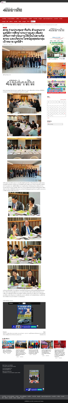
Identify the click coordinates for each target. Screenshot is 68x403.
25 (53, 113)
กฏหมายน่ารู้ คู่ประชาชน (47, 18)
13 (59, 108)
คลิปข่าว (11, 21)
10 (51, 108)
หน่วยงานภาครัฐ (44, 347)
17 (51, 111)
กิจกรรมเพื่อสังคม (24, 18)
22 (64, 111)
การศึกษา (17, 18)
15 (64, 108)
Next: (35, 333)
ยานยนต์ (3, 21)
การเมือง (60, 18)
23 (48, 113)
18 (53, 111)
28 (62, 113)
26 (56, 113)
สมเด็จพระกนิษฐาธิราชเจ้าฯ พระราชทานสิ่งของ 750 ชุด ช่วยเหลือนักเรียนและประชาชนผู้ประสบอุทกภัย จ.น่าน (46, 352)
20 (59, 111)
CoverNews (36, 401)
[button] (65, 20)
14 (62, 108)
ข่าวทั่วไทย (4, 18)
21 (62, 111)
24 (51, 113)
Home (28, 21)
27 (59, 113)
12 (56, 108)
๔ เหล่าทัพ (35, 18)
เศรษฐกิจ (40, 18)
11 (53, 108)
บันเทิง (20, 21)
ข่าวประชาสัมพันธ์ (11, 18)
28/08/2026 (8, 353)
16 (48, 111)
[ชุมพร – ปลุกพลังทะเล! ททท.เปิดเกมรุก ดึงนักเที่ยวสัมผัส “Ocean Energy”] (8, 345)
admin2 (5, 353)
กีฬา (7, 21)
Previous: (13, 333)
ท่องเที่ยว (30, 18)
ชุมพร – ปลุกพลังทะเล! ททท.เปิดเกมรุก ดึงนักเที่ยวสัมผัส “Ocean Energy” (7, 351)
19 (56, 111)
